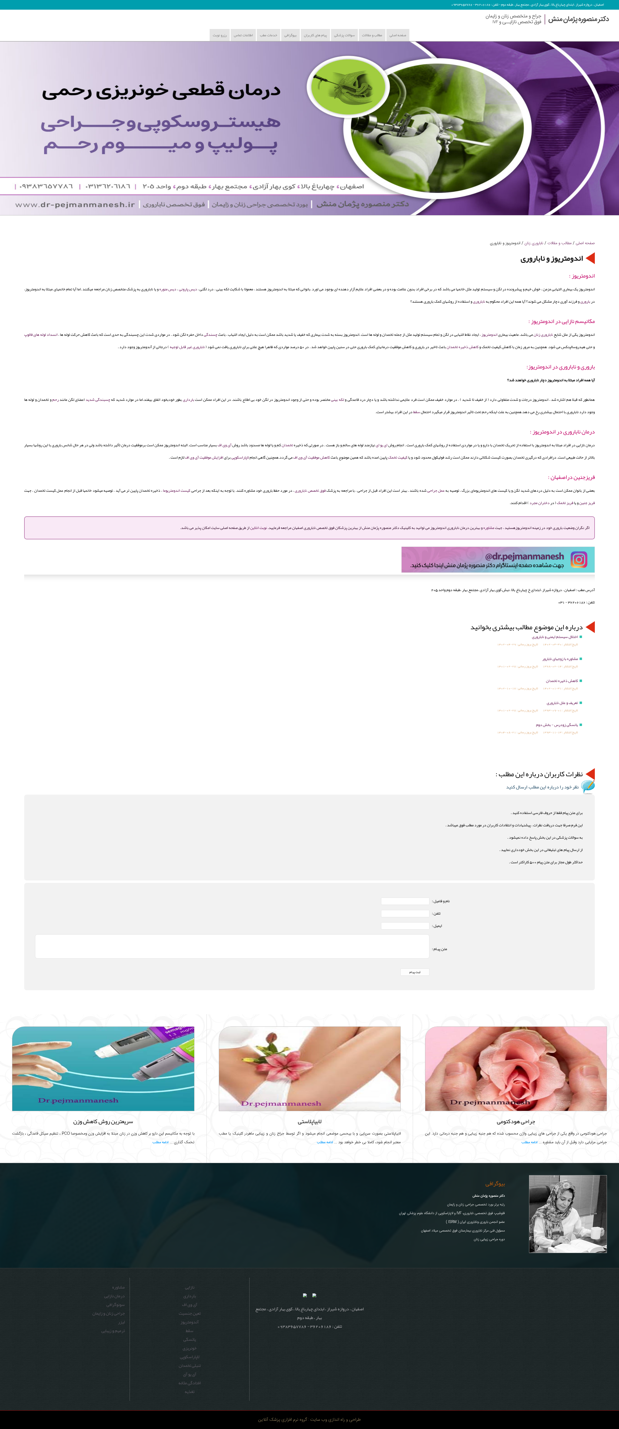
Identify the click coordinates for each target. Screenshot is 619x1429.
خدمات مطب (268, 35)
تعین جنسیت (190, 1313)
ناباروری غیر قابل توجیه (187, 347)
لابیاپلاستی (310, 1121)
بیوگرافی (290, 35)
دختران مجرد (540, 503)
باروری (585, 301)
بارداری (188, 399)
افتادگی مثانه (189, 1382)
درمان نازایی (114, 1295)
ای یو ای (381, 445)
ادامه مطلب (530, 1142)
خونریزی (190, 1348)
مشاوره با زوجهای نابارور (560, 659)
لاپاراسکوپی (240, 457)
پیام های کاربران (315, 35)
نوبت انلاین (258, 528)
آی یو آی (189, 1374)
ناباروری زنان (533, 243)
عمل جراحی (436, 490)
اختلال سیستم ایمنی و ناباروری (555, 637)
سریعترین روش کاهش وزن (103, 1121)
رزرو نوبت (220, 35)
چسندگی (210, 334)
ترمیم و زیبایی (113, 1330)
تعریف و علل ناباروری (562, 703)
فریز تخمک (565, 503)
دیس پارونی (188, 289)
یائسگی (189, 1339)
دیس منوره (167, 289)
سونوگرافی (115, 1304)
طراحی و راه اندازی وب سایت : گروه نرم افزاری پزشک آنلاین (309, 1419)
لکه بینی (337, 399)
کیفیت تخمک (397, 457)
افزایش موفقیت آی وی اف (204, 457)
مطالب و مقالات (372, 35)
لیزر (121, 1322)
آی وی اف (224, 445)
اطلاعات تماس (243, 35)
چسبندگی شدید (98, 399)
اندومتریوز (489, 334)
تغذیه (189, 1391)
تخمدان (287, 445)
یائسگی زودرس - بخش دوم (557, 725)
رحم (55, 399)
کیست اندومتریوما (176, 490)
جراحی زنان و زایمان (108, 1313)
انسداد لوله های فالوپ (41, 334)
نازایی (189, 1287)
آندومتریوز (189, 1322)
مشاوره (488, 528)
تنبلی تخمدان (190, 1365)
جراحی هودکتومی (516, 1121)
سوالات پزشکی (344, 35)
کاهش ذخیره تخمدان (463, 347)
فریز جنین (587, 503)
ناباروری (479, 301)
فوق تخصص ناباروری (310, 490)
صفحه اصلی (398, 35)
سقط (416, 412)
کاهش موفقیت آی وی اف (311, 457)
